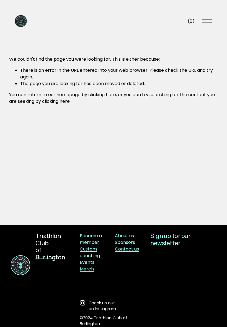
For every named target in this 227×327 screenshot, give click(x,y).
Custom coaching (90, 252)
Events (87, 262)
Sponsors (125, 242)
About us (124, 236)
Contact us (127, 249)
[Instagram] (82, 303)
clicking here (102, 94)
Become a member (91, 239)
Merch (87, 269)
